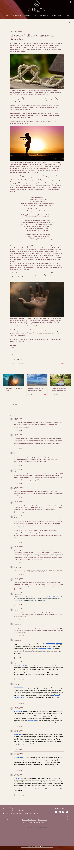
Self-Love (51, 22)
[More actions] (63, 31)
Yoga (29, 22)
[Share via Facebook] (11, 359)
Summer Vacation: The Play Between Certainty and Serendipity (35, 389)
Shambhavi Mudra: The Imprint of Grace (13, 389)
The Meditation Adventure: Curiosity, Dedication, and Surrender (59, 389)
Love (17, 350)
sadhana (31, 350)
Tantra (34, 22)
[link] (71, 2)
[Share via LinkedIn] (18, 359)
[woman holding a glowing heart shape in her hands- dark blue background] (13, 380)
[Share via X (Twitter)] (14, 359)
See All (69, 371)
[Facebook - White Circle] (56, 812)
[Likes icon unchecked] (15, 430)
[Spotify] (67, 812)
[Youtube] (63, 812)
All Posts (5, 22)
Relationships (42, 22)
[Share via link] (21, 359)
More (57, 22)
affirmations (24, 350)
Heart (37, 350)
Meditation (22, 22)
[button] (69, 22)
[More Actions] (63, 419)
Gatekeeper (13, 22)
